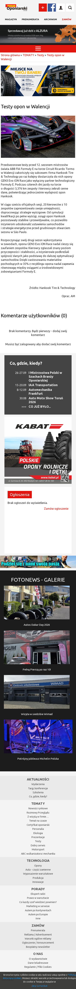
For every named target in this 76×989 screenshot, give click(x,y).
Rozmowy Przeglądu (38, 812)
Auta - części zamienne (38, 869)
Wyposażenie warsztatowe (38, 873)
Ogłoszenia (20, 494)
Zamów (66, 19)
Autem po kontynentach (38, 910)
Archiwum (50, 19)
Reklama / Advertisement (38, 934)
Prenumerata (30, 19)
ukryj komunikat (39, 986)
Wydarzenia (38, 784)
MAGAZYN (11, 19)
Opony (38, 865)
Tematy (38, 803)
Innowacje (38, 882)
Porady (38, 889)
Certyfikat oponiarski (38, 824)
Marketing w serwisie (38, 906)
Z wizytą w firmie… (38, 816)
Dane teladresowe (38, 962)
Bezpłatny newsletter (38, 946)
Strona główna (10, 55)
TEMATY (28, 55)
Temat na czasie (38, 820)
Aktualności (38, 779)
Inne (38, 918)
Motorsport (38, 849)
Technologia (38, 860)
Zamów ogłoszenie (56, 508)
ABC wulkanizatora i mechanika (38, 853)
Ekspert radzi (38, 893)
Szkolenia (38, 792)
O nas (38, 953)
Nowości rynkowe (38, 808)
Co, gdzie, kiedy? (26, 363)
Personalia (38, 829)
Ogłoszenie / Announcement (38, 942)
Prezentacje (38, 837)
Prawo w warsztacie (38, 898)
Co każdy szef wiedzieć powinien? (38, 902)
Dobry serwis (38, 845)
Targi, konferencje (38, 788)
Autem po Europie (38, 914)
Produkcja (38, 877)
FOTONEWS (38, 579)
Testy (40, 55)
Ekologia (38, 833)
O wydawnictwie (38, 958)
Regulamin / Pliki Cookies (38, 966)
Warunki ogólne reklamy (38, 938)
